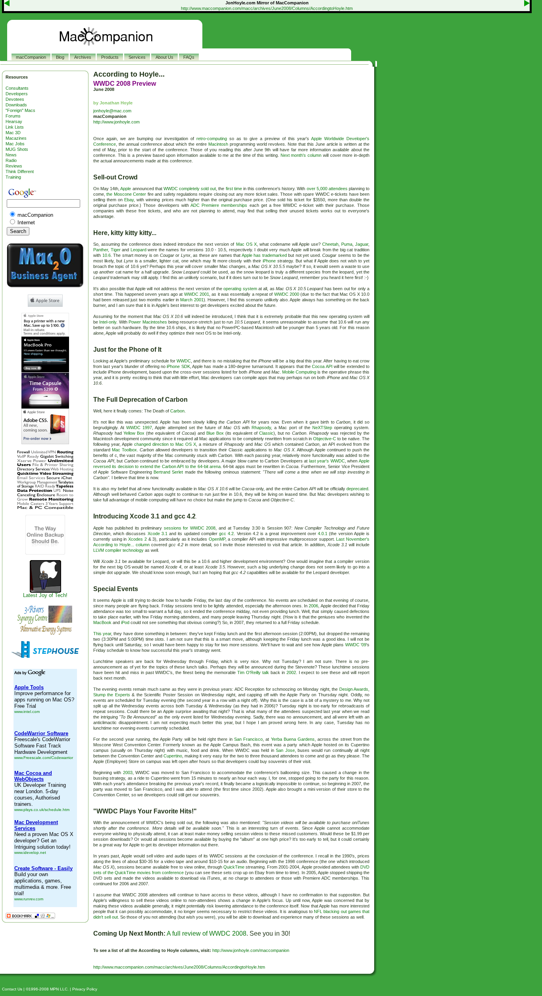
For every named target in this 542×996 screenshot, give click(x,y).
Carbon (177, 410)
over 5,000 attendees (327, 188)
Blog (60, 57)
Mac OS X (246, 244)
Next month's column (301, 155)
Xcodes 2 (137, 539)
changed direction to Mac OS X (165, 444)
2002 (291, 672)
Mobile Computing (299, 372)
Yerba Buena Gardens (293, 739)
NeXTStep (322, 427)
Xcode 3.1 (157, 533)
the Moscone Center (126, 194)
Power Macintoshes (148, 322)
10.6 (106, 255)
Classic (266, 433)
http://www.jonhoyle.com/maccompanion (250, 950)
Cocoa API (322, 366)
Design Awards (353, 689)
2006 (313, 605)
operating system (240, 288)
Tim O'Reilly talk (253, 672)
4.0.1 (322, 533)
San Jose (285, 750)
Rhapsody (261, 427)
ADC (195, 205)
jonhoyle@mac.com (112, 110)
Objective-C (324, 438)
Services (137, 57)
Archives (82, 57)
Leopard (138, 249)
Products (110, 57)
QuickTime (233, 867)
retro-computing (211, 138)
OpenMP (217, 539)
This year (102, 633)
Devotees (15, 99)
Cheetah (330, 244)
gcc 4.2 (226, 533)
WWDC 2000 (286, 294)
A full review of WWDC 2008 (206, 933)
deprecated (357, 488)
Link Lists (15, 127)
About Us (164, 57)
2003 (128, 772)
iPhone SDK (178, 366)
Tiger (116, 249)
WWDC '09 (355, 644)
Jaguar (361, 244)
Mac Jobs (15, 143)
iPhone (269, 260)
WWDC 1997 (139, 427)
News (11, 154)
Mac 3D (13, 132)
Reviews (14, 166)
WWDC (184, 360)
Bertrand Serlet (168, 472)
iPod (125, 622)
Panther (100, 249)
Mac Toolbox (124, 449)
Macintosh (218, 144)
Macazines (16, 138)
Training (13, 177)
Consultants (17, 88)
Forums (13, 116)
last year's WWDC (327, 461)
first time (234, 188)
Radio (11, 160)
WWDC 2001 (196, 294)
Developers (17, 93)
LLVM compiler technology (118, 550)
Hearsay (14, 121)
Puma (346, 244)
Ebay (129, 199)
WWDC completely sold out (189, 188)
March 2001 (191, 299)
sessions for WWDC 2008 (190, 528)
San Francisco (248, 739)
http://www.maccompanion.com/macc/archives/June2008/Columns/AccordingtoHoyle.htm (267, 8)
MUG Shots (17, 149)
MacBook (102, 622)
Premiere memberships (224, 205)
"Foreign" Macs (20, 110)
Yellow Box (133, 433)
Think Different (20, 171)
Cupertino (172, 755)
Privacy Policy (84, 989)
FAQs (188, 57)
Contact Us (12, 989)
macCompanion (31, 57)
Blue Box (215, 433)
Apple (125, 188)
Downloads (16, 104)
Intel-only (107, 322)
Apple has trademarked (264, 255)
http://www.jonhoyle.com (116, 121)
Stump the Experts (111, 694)
